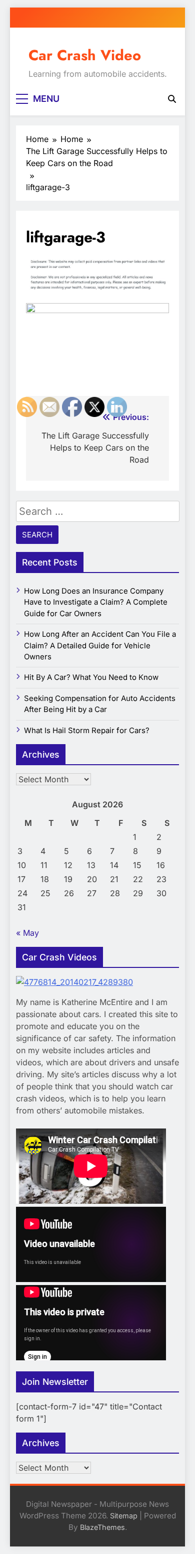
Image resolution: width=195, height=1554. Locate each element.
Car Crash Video (84, 55)
